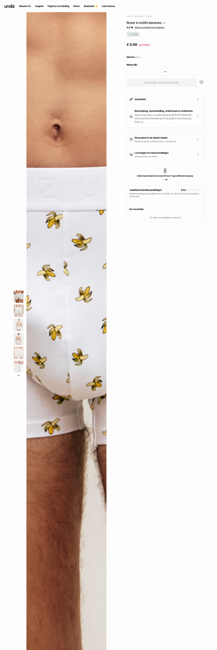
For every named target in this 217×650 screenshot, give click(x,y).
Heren (149, 16)
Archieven (139, 16)
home (129, 16)
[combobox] (165, 72)
